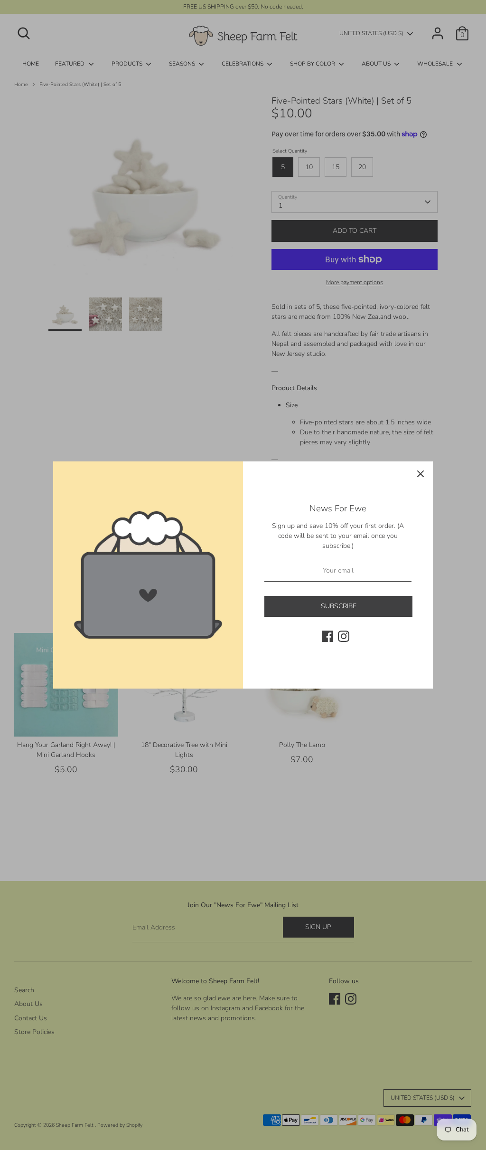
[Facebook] (327, 636)
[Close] (420, 473)
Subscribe (338, 606)
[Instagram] (343, 636)
